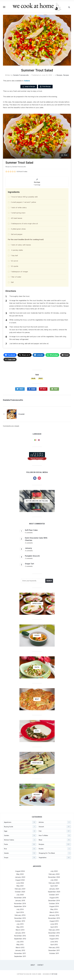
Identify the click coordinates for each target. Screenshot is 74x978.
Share (33, 389)
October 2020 (20, 892)
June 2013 (54, 924)
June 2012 (54, 942)
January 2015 (20, 900)
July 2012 (20, 942)
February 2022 (54, 883)
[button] (4, 7)
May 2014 (54, 909)
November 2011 (20, 953)
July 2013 (20, 924)
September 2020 (54, 892)
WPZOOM (54, 974)
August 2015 (54, 898)
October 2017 (54, 895)
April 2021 (54, 886)
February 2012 (54, 947)
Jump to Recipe (29, 86)
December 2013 (20, 918)
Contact (40, 965)
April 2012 (54, 944)
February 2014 (20, 915)
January (28, 548)
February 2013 (54, 930)
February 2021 (20, 889)
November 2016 (20, 898)
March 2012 (20, 947)
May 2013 (20, 927)
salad (33, 378)
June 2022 (20, 883)
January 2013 (20, 933)
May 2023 (20, 874)
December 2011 (54, 950)
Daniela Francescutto (21, 75)
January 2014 (54, 915)
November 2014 (20, 903)
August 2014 (54, 906)
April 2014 (20, 912)
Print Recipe (46, 86)
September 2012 (20, 939)
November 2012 (20, 936)
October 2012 (54, 936)
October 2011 (54, 953)
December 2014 (54, 900)
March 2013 (20, 930)
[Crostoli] (11, 414)
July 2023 (54, 871)
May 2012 (20, 944)
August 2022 (20, 880)
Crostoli (21, 414)
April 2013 (54, 927)
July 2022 (54, 880)
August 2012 (54, 939)
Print (56, 389)
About (33, 965)
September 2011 (20, 956)
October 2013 (20, 921)
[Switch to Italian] (35, 440)
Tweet (21, 389)
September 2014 (20, 906)
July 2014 (20, 909)
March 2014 (54, 912)
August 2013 (54, 921)
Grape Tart (29, 564)
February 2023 (54, 874)
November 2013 (54, 918)
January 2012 (20, 950)
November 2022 (54, 877)
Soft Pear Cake (31, 530)
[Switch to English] (39, 440)
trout (41, 378)
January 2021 (54, 889)
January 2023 (20, 877)
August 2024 (20, 871)
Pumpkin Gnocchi (32, 556)
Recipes (59, 75)
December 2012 (54, 933)
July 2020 (20, 895)
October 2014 (54, 903)
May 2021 (20, 886)
